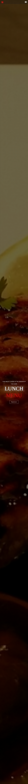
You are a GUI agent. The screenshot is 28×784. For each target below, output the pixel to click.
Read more (14, 402)
